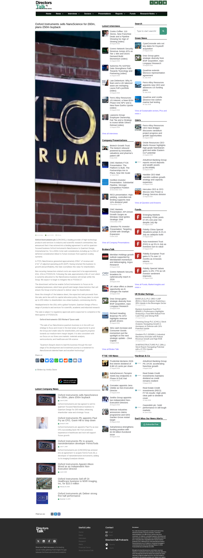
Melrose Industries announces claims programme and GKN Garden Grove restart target (120, 415)
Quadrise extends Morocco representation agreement (154, 73)
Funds (133, 14)
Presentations (104, 14)
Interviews (72, 14)
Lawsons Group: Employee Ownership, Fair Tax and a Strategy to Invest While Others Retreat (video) (121, 120)
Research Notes (147, 14)
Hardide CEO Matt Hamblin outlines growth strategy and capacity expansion (154, 178)
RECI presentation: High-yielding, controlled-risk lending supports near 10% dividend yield (121, 199)
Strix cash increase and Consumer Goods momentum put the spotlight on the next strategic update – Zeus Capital (121, 334)
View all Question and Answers (148, 203)
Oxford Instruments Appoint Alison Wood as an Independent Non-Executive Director (76, 466)
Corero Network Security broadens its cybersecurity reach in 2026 (121, 276)
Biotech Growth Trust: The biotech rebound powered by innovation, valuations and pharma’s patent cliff (121, 150)
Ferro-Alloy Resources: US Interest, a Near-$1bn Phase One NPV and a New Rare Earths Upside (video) (121, 103)
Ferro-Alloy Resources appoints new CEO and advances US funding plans (153, 86)
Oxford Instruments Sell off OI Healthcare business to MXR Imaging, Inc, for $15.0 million (77, 481)
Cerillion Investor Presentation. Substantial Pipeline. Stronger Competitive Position (121, 184)
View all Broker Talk (110, 349)
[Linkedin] (156, 3)
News (58, 14)
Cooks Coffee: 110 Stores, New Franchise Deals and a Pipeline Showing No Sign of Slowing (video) (120, 36)
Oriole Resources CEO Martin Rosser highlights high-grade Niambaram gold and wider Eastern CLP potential (154, 147)
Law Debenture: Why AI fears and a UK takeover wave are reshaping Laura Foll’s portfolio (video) (121, 85)
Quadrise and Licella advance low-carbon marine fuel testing (152, 99)
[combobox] (147, 31)
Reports (119, 14)
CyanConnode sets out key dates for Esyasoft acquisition (153, 46)
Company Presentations (114, 140)
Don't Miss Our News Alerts (149, 418)
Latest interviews (111, 26)
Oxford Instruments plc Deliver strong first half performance (77, 494)
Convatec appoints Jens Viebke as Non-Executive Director (121, 388)
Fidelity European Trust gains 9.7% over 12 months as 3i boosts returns (153, 258)
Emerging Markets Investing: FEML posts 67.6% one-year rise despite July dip (153, 219)
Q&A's (138, 120)
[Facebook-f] (160, 3)
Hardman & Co (142, 355)
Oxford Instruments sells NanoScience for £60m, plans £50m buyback (78, 396)
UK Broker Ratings (144, 294)
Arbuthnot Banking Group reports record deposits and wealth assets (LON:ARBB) (155, 164)
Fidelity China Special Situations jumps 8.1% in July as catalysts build (154, 232)
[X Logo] (52, 514)
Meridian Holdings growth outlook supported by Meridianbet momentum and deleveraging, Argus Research (122, 259)
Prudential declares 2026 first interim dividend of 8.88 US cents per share (121, 363)
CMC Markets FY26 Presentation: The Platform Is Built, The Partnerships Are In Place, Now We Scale (120, 168)
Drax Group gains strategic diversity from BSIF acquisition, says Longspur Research (120, 303)
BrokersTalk (108, 249)
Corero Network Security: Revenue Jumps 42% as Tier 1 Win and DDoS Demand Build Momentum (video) (121, 53)
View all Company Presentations (115, 243)
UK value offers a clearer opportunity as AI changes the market (121, 289)
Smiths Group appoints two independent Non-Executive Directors (120, 400)
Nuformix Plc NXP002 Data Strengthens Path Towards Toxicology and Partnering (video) (121, 70)
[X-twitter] (152, 3)
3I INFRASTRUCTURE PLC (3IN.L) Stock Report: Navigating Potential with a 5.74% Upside (150, 347)
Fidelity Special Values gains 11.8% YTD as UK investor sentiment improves (154, 272)
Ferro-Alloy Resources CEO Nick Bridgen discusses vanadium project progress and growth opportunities (153, 130)
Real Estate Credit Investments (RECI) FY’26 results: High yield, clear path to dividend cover (154, 393)
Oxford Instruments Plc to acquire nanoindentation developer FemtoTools (78, 442)
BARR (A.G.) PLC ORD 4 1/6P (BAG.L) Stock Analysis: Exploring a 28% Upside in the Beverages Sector (150, 301)
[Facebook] (59, 514)
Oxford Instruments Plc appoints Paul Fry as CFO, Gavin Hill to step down (77, 419)
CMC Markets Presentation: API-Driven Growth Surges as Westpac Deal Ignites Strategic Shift (121, 214)
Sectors (87, 14)
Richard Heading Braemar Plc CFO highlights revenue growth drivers (118, 317)
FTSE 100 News (110, 355)
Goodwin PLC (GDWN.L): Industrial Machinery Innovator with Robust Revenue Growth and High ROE (150, 336)
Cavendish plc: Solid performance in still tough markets (154, 407)
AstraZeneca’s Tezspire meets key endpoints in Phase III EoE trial (121, 375)
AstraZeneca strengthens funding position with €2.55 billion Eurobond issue (121, 431)
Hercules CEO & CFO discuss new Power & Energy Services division (154, 192)
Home (48, 14)
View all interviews (110, 134)
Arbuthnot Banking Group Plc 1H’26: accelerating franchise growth (155, 363)
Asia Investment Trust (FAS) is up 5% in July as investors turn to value (154, 244)
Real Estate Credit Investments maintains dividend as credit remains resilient (153, 377)
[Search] (163, 31)
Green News (141, 38)
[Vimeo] (165, 3)
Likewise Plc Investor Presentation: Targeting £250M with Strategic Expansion (121, 230)
